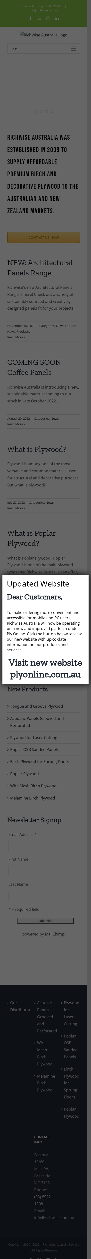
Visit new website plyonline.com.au (45, 668)
